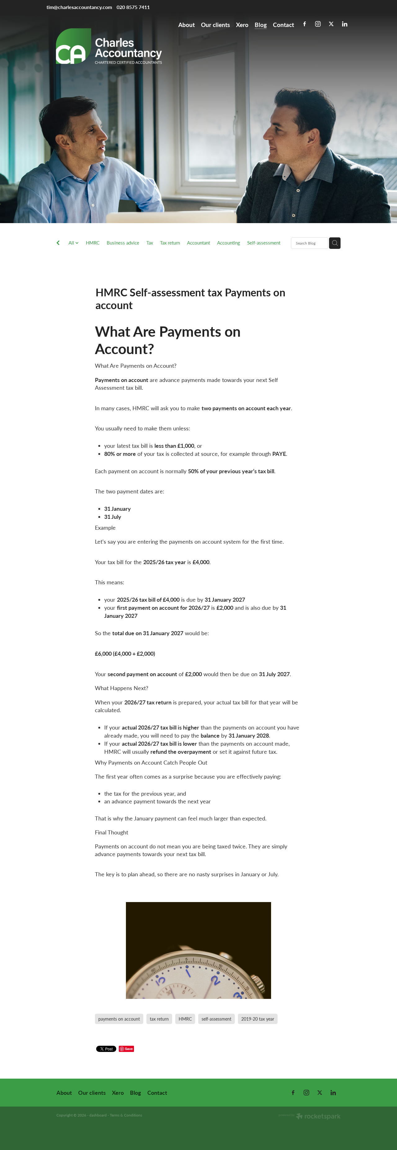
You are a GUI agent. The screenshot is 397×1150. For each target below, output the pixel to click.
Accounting (228, 243)
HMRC (93, 243)
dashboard (98, 1114)
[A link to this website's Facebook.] (304, 24)
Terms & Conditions (126, 1114)
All (72, 243)
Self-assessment (263, 243)
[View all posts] (58, 243)
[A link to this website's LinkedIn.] (344, 24)
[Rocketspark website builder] (310, 1117)
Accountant (198, 243)
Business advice (123, 243)
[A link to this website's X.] (331, 24)
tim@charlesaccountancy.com (79, 7)
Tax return (170, 243)
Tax (149, 243)
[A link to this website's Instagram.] (318, 24)
